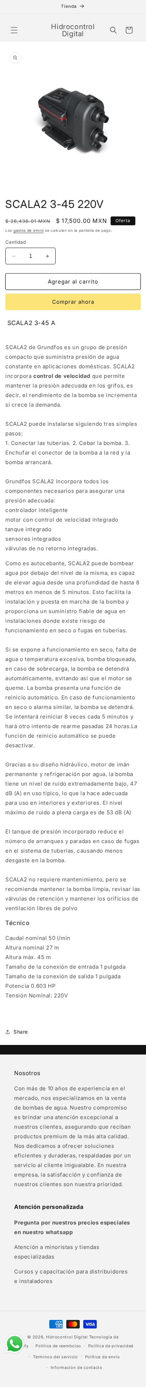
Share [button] (20, 1032)
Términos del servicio (55, 1356)
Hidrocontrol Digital (67, 1336)
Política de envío (102, 1356)
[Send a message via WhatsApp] (15, 1344)
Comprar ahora (73, 301)
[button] (14, 30)
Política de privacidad (111, 1345)
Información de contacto (76, 1367)
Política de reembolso (58, 1345)
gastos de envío (28, 230)
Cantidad (15, 242)
